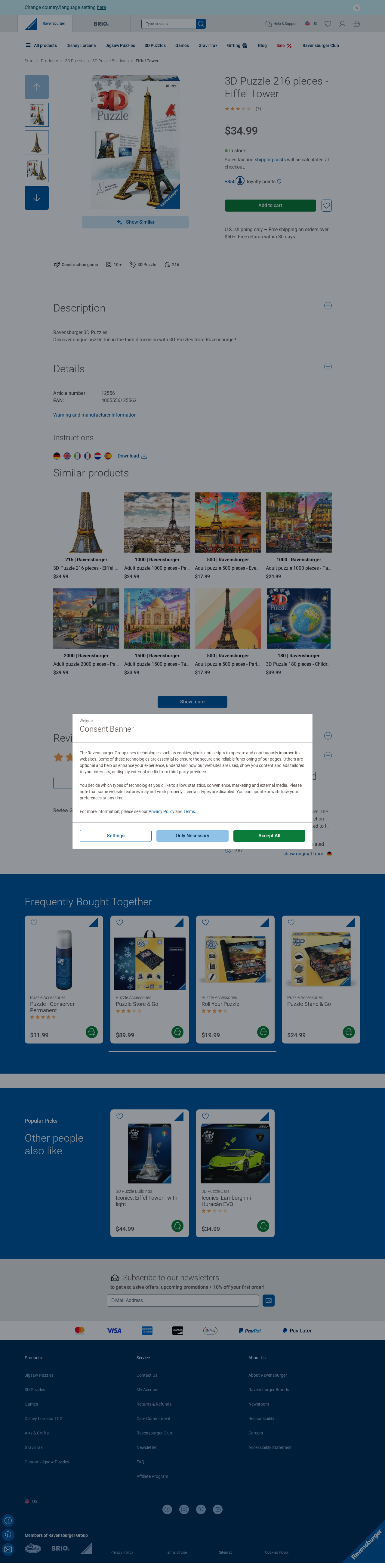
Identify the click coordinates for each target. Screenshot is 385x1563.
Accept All (269, 836)
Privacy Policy (161, 811)
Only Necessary (192, 836)
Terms (189, 811)
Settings (116, 836)
